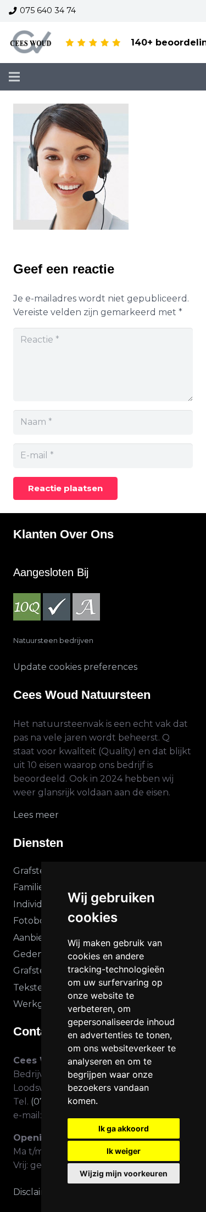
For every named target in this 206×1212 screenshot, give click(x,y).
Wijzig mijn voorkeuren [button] (124, 1173)
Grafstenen (38, 871)
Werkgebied (40, 1004)
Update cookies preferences (75, 667)
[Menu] (14, 76)
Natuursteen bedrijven (53, 640)
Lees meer (36, 815)
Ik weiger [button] (124, 1151)
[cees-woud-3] (31, 42)
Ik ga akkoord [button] (123, 1128)
